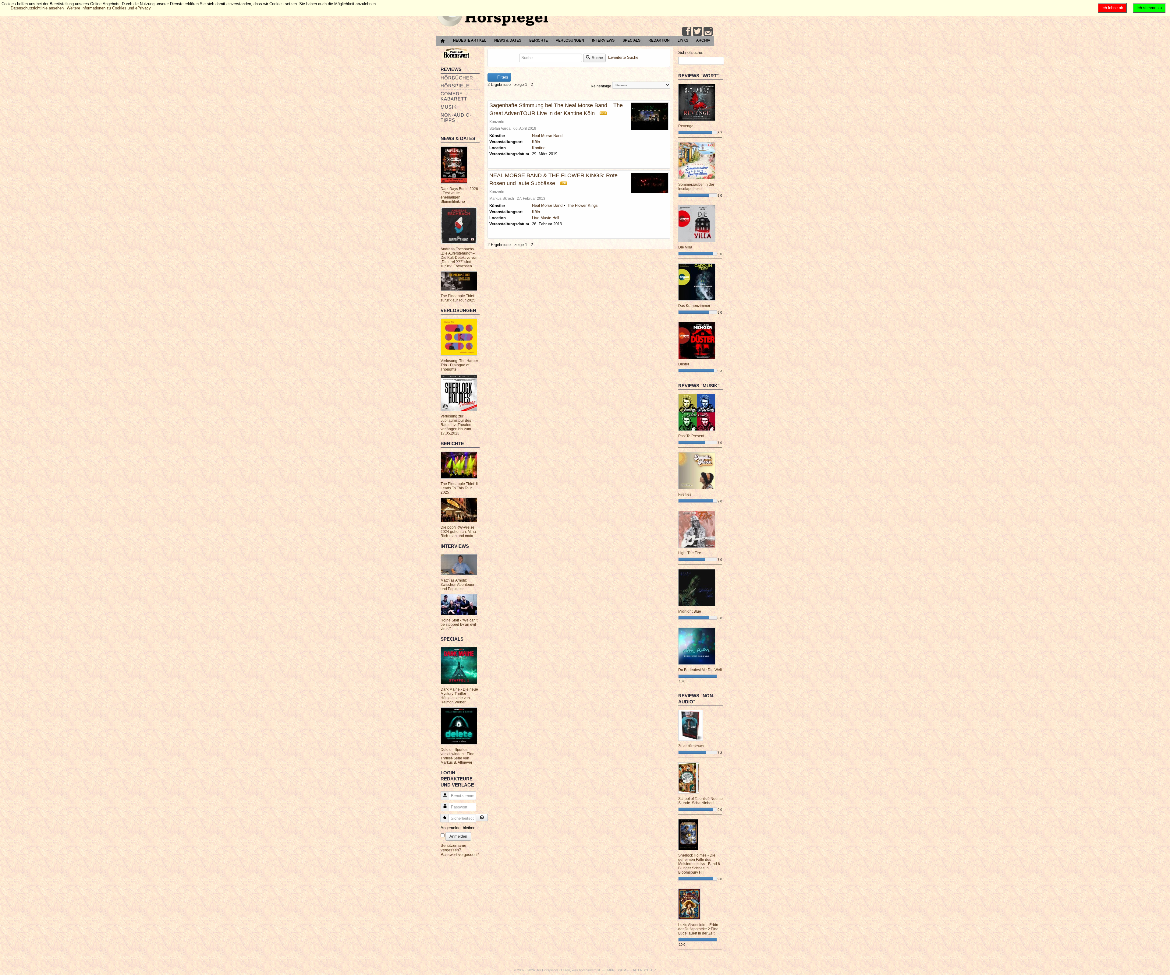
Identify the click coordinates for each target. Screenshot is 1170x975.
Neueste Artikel (469, 40)
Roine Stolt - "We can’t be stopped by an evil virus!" (459, 624)
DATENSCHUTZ (644, 970)
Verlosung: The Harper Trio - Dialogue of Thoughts (459, 365)
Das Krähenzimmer (694, 306)
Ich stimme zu (1149, 7)
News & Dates (507, 40)
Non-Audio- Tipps (456, 117)
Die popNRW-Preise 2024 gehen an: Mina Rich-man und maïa (458, 531)
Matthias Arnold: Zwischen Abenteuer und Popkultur (457, 584)
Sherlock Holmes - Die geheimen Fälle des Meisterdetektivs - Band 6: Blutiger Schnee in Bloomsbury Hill (699, 864)
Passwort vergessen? (460, 854)
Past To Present (691, 436)
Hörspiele (455, 85)
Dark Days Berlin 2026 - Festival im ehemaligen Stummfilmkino (459, 195)
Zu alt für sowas (691, 746)
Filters (502, 77)
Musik (449, 107)
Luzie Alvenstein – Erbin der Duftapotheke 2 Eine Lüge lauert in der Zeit (698, 929)
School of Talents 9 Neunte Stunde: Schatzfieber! (700, 801)
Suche (597, 57)
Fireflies (684, 494)
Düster (683, 364)
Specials (631, 40)
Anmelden (458, 836)
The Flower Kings (582, 205)
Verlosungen (570, 40)
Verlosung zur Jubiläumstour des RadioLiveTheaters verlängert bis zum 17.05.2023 (456, 424)
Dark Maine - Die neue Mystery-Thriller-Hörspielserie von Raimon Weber (459, 695)
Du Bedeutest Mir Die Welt (700, 670)
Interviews (603, 40)
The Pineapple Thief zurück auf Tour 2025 (458, 298)
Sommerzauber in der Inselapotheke (696, 186)
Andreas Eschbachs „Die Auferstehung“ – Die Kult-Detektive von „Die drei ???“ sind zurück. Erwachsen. (459, 257)
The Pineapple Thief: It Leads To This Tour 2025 (459, 488)
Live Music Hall (545, 218)
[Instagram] (708, 31)
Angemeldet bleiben (458, 827)
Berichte (538, 40)
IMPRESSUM (616, 970)
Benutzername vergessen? (453, 847)
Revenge (685, 126)
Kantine (538, 148)
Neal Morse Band (547, 135)
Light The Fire (689, 553)
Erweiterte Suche (623, 57)
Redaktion (659, 40)
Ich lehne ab (1112, 7)
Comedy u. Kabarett (455, 96)
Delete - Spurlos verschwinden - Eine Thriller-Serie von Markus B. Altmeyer (457, 756)
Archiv (703, 40)
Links (683, 40)
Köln (536, 141)
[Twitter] (697, 31)
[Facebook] (686, 31)
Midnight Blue (689, 611)
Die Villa (685, 247)
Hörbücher (457, 77)
